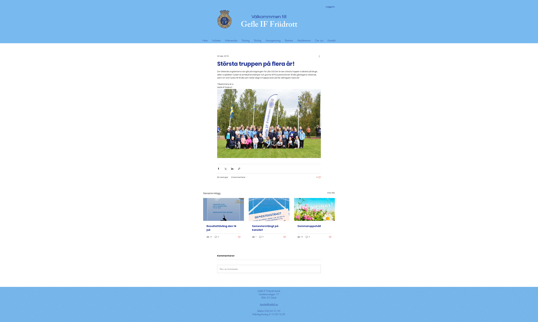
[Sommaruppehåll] (314, 209)
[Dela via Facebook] (218, 168)
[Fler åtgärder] (319, 56)
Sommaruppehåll (309, 226)
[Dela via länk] (239, 168)
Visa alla (331, 193)
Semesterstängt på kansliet (265, 228)
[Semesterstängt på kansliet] (269, 209)
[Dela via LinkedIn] (232, 168)
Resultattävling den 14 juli (221, 228)
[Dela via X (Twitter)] (225, 168)
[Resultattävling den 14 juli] (223, 209)
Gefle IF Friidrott (269, 25)
